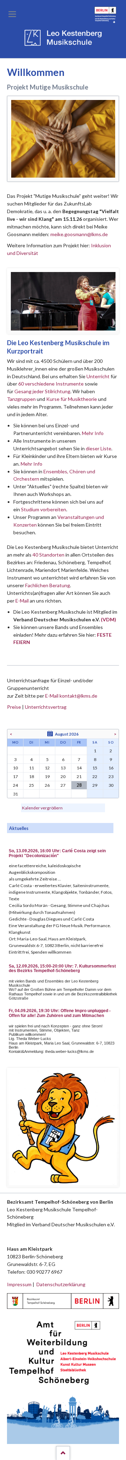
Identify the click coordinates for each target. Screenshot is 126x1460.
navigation (12, 14)
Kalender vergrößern (42, 807)
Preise (14, 707)
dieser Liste (98, 448)
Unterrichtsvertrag (45, 707)
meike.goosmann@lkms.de (79, 234)
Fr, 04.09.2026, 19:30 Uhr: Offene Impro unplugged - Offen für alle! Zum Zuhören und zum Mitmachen (60, 1013)
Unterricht (98, 376)
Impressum (19, 1284)
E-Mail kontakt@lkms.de (70, 696)
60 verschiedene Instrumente (51, 384)
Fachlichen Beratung (47, 585)
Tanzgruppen (22, 399)
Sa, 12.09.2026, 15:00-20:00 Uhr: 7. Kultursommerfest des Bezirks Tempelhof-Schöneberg (62, 968)
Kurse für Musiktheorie (71, 399)
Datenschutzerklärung (60, 1284)
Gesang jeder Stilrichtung (42, 391)
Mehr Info (93, 433)
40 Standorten (48, 555)
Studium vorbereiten (43, 509)
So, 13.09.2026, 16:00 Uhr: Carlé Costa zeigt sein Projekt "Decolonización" (57, 853)
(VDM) (108, 619)
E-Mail (22, 601)
